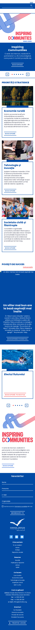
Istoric (18, 547)
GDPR (17, 567)
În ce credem (17, 545)
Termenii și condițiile (21, 506)
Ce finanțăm (17, 610)
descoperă (8, 466)
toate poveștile (28, 267)
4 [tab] (18, 74)
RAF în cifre (17, 585)
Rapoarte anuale (17, 552)
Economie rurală (17, 578)
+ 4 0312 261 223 (19, 597)
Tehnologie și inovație (17, 580)
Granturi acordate (17, 612)
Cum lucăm (17, 575)
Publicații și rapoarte (17, 563)
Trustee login (19, 623)
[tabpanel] (17, 45)
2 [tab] (14, 74)
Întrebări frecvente (17, 617)
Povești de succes (17, 615)
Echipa (17, 550)
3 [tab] (16, 74)
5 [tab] (20, 74)
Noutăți (17, 560)
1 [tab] (12, 74)
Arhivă (17, 565)
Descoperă (17, 65)
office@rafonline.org (20, 602)
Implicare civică (17, 582)
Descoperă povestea (17, 339)
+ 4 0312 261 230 (19, 600)
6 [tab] (22, 74)
